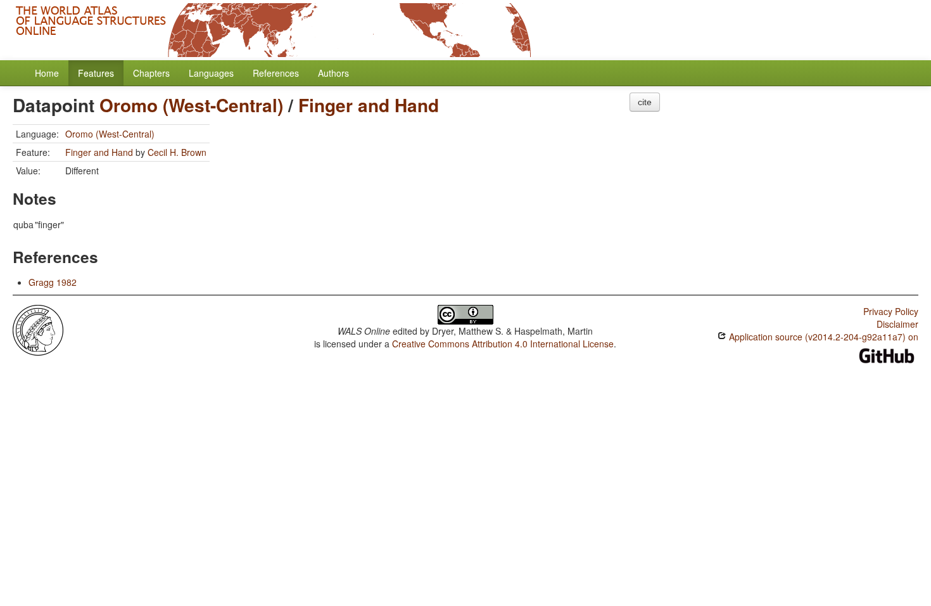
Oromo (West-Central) (191, 105)
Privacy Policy (890, 311)
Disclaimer (897, 324)
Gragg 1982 (52, 282)
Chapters (151, 73)
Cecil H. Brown (177, 152)
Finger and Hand (368, 105)
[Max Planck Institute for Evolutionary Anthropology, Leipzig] (38, 329)
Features (96, 73)
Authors (333, 73)
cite (645, 102)
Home (47, 73)
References (276, 73)
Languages (211, 73)
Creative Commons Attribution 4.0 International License (503, 343)
